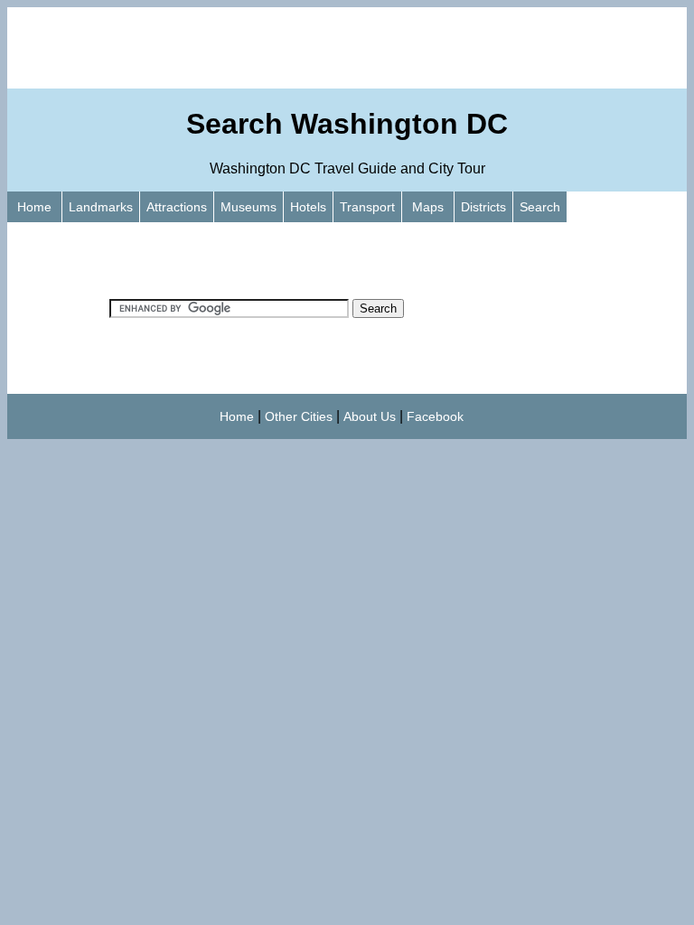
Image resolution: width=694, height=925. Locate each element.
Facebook (435, 416)
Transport (367, 207)
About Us (369, 416)
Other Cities (299, 416)
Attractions (176, 207)
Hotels (308, 207)
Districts (483, 207)
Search (540, 207)
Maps (427, 207)
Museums (248, 207)
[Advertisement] (347, 48)
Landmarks (101, 207)
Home (34, 207)
